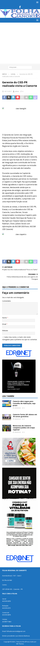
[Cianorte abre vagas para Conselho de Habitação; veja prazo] (6, 403)
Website (5, 330)
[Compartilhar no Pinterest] (17, 97)
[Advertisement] (20, 44)
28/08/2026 (18, 408)
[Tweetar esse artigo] (9, 97)
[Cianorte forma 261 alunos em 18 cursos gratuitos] (6, 417)
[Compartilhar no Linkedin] (13, 97)
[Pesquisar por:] (20, 67)
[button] (36, 2)
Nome (4, 318)
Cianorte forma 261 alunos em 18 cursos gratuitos (25, 415)
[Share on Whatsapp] (31, 97)
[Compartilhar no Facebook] (4, 97)
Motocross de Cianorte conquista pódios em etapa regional (24, 428)
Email (4, 324)
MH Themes (20, 644)
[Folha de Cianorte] (20, 17)
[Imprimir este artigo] (26, 97)
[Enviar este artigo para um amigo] (22, 97)
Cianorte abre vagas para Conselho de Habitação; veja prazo (24, 403)
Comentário (6, 301)
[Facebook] (20, 7)
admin (17, 91)
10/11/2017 (8, 91)
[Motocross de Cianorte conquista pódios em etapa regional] (6, 428)
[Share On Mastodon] (35, 97)
